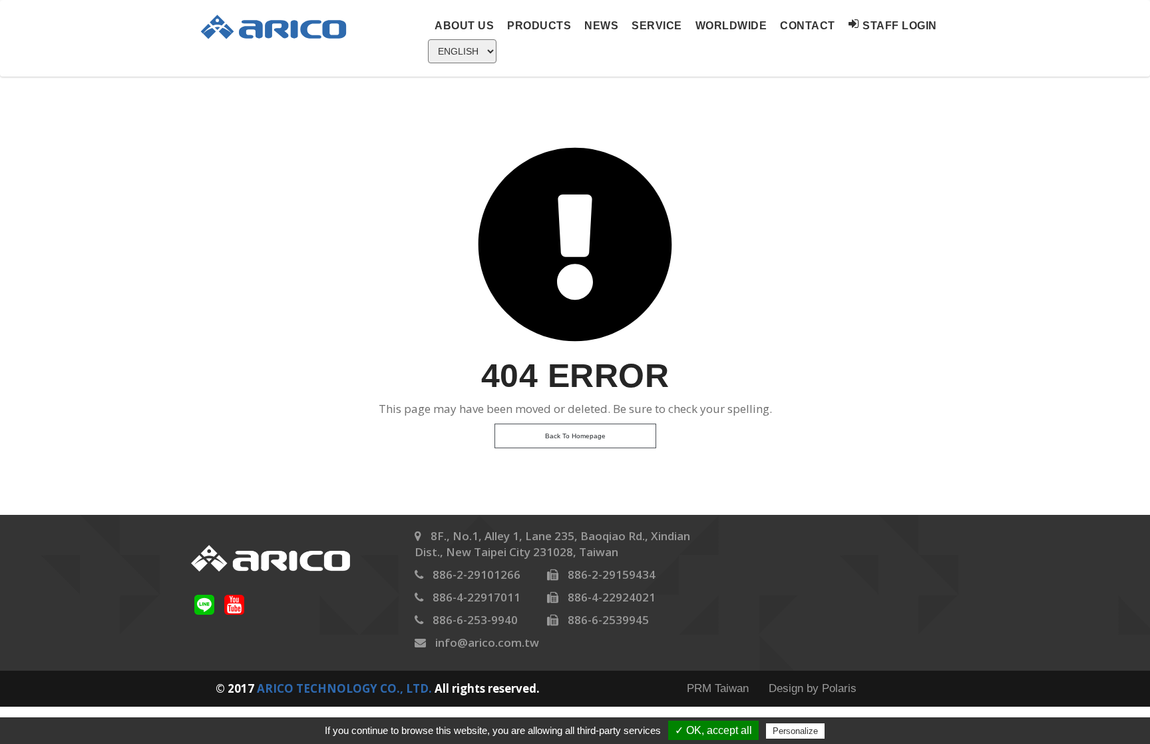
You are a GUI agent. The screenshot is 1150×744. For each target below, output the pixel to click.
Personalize (795, 731)
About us (464, 25)
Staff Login (899, 25)
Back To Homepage (575, 436)
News (601, 25)
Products (539, 25)
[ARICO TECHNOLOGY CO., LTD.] (281, 26)
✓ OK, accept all (713, 730)
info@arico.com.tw (487, 642)
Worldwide (731, 25)
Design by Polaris (813, 688)
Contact (807, 25)
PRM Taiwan (718, 688)
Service (657, 25)
